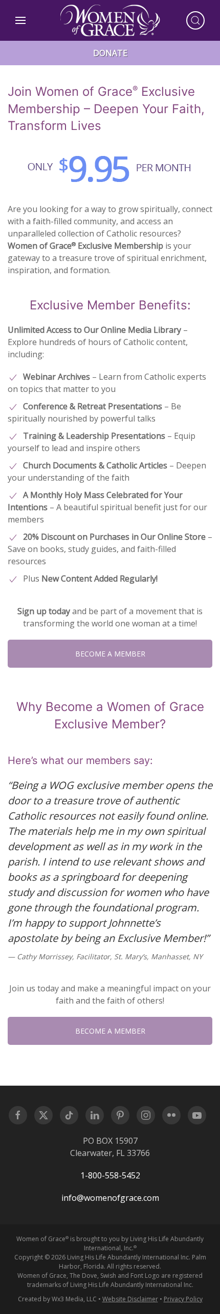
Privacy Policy (183, 1299)
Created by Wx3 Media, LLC (57, 1299)
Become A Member (110, 654)
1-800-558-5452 (110, 1175)
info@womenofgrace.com (110, 1197)
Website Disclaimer (130, 1299)
